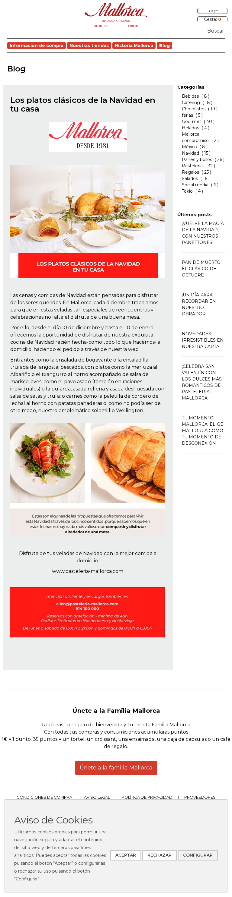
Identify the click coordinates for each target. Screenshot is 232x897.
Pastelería (192, 166)
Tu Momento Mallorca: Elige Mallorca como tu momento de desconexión (202, 430)
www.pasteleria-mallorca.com (87, 571)
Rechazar (159, 855)
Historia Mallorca (134, 45)
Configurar (198, 855)
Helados (190, 128)
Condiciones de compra (44, 797)
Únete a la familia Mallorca (116, 767)
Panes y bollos (197, 159)
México (189, 147)
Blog (164, 45)
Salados (190, 178)
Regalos (190, 172)
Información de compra (36, 45)
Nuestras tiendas (89, 45)
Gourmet (191, 121)
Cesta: (212, 19)
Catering (191, 102)
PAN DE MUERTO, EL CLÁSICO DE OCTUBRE (201, 269)
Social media (195, 185)
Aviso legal (97, 797)
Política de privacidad (147, 797)
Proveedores (200, 797)
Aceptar (125, 855)
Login (212, 11)
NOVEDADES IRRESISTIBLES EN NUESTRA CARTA (203, 340)
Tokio (187, 191)
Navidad (190, 153)
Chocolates (193, 109)
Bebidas (190, 96)
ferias (188, 115)
